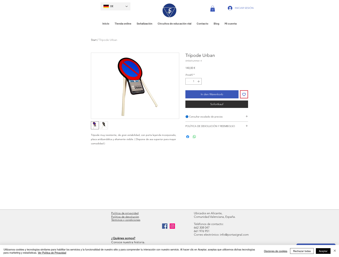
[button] (212, 8)
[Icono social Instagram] (172, 226)
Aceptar (323, 251)
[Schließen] (335, 251)
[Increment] (199, 81)
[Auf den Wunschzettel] (244, 94)
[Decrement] (188, 81)
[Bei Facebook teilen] (188, 137)
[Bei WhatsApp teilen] (194, 137)
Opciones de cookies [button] (275, 251)
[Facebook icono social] (164, 226)
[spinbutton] (193, 81)
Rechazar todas (302, 251)
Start (94, 40)
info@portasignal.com (234, 234)
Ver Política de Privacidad (52, 252)
